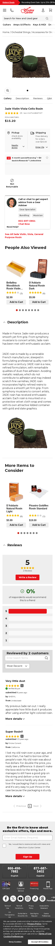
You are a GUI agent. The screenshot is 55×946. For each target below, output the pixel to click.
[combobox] (17, 666)
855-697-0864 (26, 220)
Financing (34, 888)
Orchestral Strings (20, 32)
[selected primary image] (27, 60)
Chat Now (24, 224)
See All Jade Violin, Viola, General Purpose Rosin (24, 236)
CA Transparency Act (10, 914)
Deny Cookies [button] (15, 942)
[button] (27, 322)
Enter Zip (40, 147)
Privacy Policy (34, 924)
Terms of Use (44, 934)
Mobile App (47, 888)
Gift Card (6, 888)
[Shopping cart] (50, 10)
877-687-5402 (40, 869)
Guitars (7, 24)
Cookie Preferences (13, 936)
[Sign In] (43, 10)
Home (5, 32)
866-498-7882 (14, 869)
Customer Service (21, 889)
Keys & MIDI (39, 24)
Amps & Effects (22, 24)
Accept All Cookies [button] (39, 942)
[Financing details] (47, 157)
